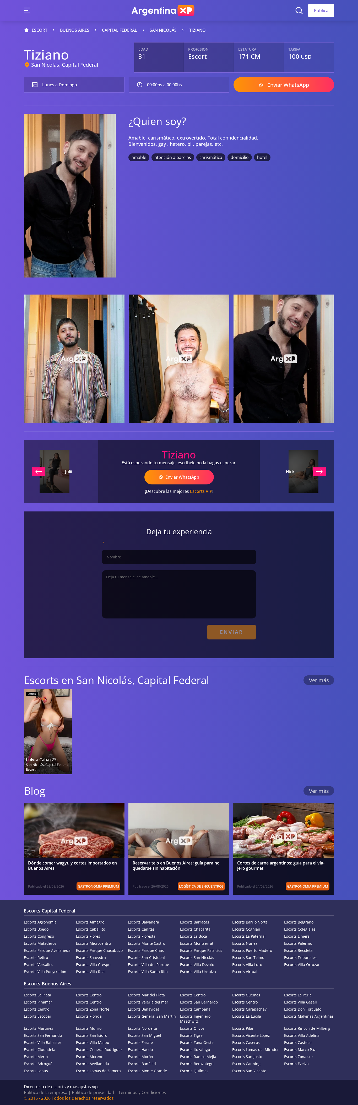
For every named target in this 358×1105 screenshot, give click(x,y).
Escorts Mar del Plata (146, 994)
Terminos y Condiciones (142, 1092)
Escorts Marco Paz (300, 1049)
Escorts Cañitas (141, 929)
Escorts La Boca (193, 936)
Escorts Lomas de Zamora (98, 1070)
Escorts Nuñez (244, 943)
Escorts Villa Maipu (92, 1042)
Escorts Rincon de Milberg (307, 1028)
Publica (321, 10)
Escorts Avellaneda (92, 1063)
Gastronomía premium (98, 886)
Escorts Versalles (38, 964)
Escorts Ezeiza (296, 1063)
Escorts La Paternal (248, 936)
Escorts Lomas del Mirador (255, 1049)
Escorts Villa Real (91, 971)
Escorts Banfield (142, 1063)
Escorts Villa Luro (247, 964)
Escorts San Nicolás (197, 957)
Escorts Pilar (243, 1028)
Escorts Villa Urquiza (198, 971)
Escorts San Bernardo (199, 1002)
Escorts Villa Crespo (93, 964)
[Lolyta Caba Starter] (48, 731)
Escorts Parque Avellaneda (47, 950)
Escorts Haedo (140, 1049)
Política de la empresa (45, 1092)
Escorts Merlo (36, 1056)
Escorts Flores (88, 936)
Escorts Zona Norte (92, 1009)
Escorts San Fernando (43, 1035)
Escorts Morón (140, 1056)
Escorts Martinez (38, 1028)
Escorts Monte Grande (147, 1070)
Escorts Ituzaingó (195, 1049)
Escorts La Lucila (246, 1016)
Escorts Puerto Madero (252, 950)
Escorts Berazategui (197, 1063)
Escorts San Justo (247, 1056)
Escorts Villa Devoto (197, 964)
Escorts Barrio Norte (250, 922)
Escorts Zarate (140, 1042)
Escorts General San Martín (152, 1016)
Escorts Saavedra (91, 957)
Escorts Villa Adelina (301, 1035)
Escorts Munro (88, 1028)
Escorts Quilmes (194, 1070)
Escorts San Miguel (144, 1035)
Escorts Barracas (194, 922)
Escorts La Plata (37, 994)
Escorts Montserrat (196, 943)
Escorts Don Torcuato (302, 1009)
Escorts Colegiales (300, 929)
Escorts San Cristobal (146, 957)
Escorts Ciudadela (39, 1049)
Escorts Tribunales (300, 957)
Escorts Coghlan (246, 929)
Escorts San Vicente (249, 1070)
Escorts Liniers (297, 936)
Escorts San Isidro (91, 1035)
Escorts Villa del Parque (148, 964)
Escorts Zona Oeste (197, 1042)
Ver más (319, 680)
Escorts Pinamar (38, 1002)
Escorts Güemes (246, 994)
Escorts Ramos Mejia (198, 1056)
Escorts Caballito (90, 929)
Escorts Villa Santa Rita (148, 971)
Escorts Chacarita (195, 929)
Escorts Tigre (191, 1035)
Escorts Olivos (192, 1028)
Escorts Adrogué (38, 1063)
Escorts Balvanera (143, 922)
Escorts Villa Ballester (42, 1042)
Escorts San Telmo (248, 957)
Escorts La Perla (298, 994)
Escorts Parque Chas (146, 950)
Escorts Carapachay (249, 1009)
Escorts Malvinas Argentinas (309, 1016)
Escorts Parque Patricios (201, 950)
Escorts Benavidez (144, 1009)
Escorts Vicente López (251, 1035)
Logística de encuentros (201, 886)
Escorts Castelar (298, 1042)
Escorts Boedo (36, 929)
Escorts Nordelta (142, 1028)
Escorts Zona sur (298, 1056)
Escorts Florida (89, 1016)
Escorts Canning (246, 1063)
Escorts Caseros (246, 1042)
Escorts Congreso (39, 936)
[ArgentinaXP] (163, 10)
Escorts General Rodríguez (99, 1049)
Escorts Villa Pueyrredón (45, 971)
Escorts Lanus (36, 1070)
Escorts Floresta (141, 936)
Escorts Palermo (298, 943)
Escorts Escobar (37, 1016)
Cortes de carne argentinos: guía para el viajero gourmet (280, 865)
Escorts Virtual (244, 971)
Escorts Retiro (36, 957)
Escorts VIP (201, 491)
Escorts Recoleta (298, 950)
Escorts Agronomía (40, 922)
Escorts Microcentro (93, 943)
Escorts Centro (88, 994)
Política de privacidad (93, 1092)
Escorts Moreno (89, 1056)
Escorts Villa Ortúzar (302, 964)
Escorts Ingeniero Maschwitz (195, 1019)
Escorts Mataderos (40, 943)
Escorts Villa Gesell (300, 1002)
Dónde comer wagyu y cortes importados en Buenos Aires (72, 865)
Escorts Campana (195, 1009)
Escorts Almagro (90, 922)
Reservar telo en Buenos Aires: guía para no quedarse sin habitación (176, 865)
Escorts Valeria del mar (148, 1002)
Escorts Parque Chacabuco (99, 950)
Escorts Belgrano (298, 922)
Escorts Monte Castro (146, 943)
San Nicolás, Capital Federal (64, 64)
